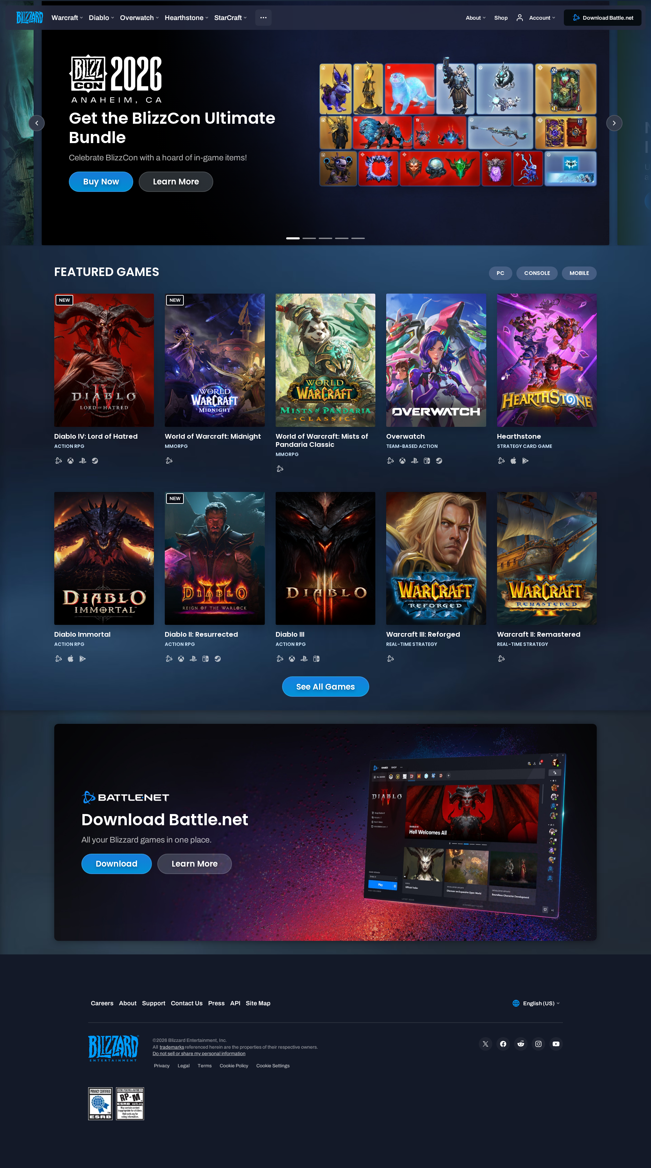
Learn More (176, 181)
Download (117, 863)
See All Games (325, 686)
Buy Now (101, 181)
